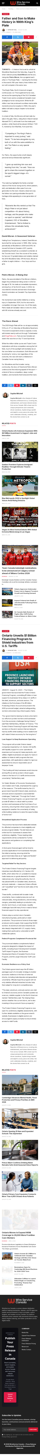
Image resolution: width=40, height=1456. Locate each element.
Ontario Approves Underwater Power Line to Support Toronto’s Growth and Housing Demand (26, 591)
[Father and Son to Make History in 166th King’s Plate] (20, 53)
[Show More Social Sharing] (36, 37)
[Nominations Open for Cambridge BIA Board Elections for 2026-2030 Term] (7, 1269)
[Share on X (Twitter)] (18, 37)
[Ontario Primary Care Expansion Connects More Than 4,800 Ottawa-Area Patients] (20, 1181)
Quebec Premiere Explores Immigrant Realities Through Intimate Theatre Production (17, 467)
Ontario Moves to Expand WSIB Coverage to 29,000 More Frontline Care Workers (18, 1235)
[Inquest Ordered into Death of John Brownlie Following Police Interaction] (7, 603)
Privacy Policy (6, 1437)
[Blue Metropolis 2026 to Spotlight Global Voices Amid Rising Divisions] (20, 485)
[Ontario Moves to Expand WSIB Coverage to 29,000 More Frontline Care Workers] (20, 1220)
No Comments (7, 32)
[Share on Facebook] (7, 37)
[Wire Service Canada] (20, 3)
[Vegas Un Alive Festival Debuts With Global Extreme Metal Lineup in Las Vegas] (20, 517)
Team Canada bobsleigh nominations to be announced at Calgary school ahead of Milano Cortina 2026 (19, 570)
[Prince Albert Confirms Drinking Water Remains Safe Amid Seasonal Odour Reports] (20, 1150)
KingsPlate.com (10, 336)
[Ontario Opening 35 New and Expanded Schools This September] (20, 1119)
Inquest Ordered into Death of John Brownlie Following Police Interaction (25, 603)
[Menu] (3, 3)
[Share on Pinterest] (29, 37)
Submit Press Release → (10, 1397)
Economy (6, 631)
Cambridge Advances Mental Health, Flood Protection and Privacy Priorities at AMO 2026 (19, 1100)
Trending (6, 14)
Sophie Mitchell (12, 29)
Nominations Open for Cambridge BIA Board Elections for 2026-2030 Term (25, 1269)
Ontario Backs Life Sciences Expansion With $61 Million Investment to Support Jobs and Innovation (19, 433)
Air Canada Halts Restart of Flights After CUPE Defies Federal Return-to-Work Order (25, 614)
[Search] (37, 3)
